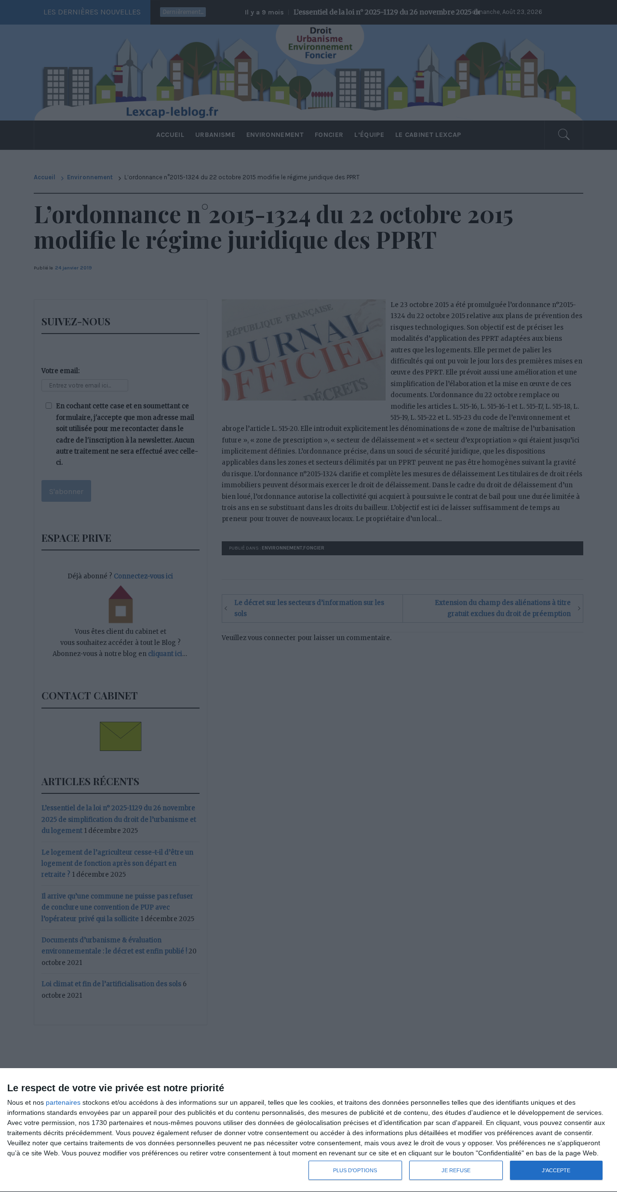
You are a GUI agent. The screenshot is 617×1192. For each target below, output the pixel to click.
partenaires (63, 1102)
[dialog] (308, 1130)
